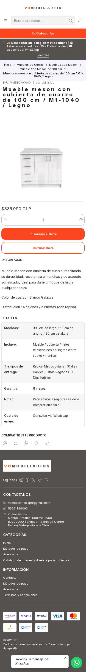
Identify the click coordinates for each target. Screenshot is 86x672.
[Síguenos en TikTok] (40, 480)
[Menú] (6, 20)
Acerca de (10, 554)
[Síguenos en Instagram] (21, 480)
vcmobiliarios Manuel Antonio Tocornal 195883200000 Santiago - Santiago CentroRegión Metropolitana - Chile (36, 519)
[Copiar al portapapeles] (46, 443)
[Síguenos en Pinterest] (46, 480)
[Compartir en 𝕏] (15, 443)
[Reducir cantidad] (5, 219)
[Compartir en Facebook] (4, 443)
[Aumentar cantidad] (80, 219)
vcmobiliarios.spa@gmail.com (29, 502)
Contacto (10, 577)
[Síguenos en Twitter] (33, 480)
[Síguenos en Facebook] (27, 480)
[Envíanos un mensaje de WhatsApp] (76, 662)
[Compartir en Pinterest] (36, 443)
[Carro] (80, 20)
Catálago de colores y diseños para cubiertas (36, 560)
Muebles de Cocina (30, 64)
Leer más (43, 55)
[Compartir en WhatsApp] (25, 443)
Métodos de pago (15, 548)
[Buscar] (71, 20)
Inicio (7, 64)
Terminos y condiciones (20, 595)
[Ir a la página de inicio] (43, 7)
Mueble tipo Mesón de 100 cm (41, 69)
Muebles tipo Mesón (63, 64)
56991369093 (18, 508)
